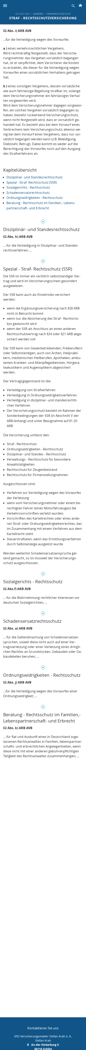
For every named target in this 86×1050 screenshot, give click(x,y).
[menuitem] (36, 14)
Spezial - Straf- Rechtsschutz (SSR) (31, 182)
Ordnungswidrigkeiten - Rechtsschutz (34, 197)
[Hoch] (43, 221)
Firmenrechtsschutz (58, 13)
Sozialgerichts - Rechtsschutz (28, 187)
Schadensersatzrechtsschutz (28, 192)
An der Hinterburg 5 (45, 1045)
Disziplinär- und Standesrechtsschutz (34, 177)
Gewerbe (38, 13)
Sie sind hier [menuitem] (22, 14)
